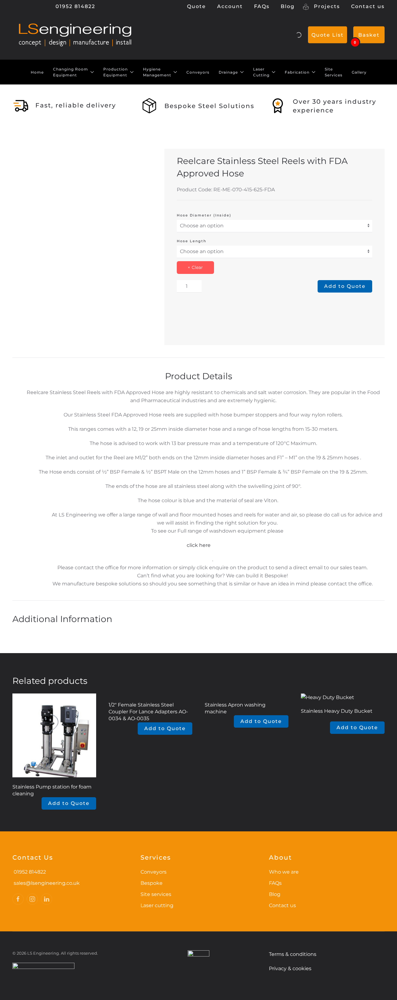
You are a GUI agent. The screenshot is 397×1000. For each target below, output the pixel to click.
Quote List (327, 35)
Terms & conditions (292, 954)
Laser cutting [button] (261, 72)
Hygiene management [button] (157, 72)
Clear (197, 267)
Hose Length (191, 241)
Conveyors (197, 72)
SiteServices (333, 72)
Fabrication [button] (297, 72)
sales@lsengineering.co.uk (47, 883)
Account (230, 6)
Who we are (284, 872)
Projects (326, 6)
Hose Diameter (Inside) (204, 215)
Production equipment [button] (115, 72)
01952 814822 (74, 6)
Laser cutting (157, 905)
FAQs (262, 6)
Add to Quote (345, 286)
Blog (288, 6)
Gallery (359, 72)
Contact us (368, 6)
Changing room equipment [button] (70, 72)
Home (37, 72)
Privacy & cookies (290, 968)
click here (199, 545)
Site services (156, 894)
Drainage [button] (228, 72)
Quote (196, 6)
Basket (369, 35)
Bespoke (152, 883)
